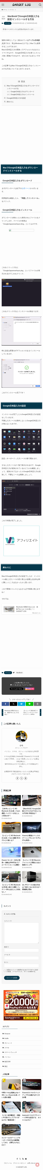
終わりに (10, 102)
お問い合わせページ (33, 1163)
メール (7, 954)
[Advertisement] (21, 134)
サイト (6, 962)
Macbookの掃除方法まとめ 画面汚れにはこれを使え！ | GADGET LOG (27, 609)
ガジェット (8, 1043)
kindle (6, 1038)
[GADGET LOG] (21, 5)
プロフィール (8, 1163)
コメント (8, 921)
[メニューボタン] (3, 5)
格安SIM (7, 1062)
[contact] (26, 1159)
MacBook (19, 673)
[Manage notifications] (37, 1165)
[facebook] (17, 778)
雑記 (6, 1066)
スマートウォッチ (10, 1052)
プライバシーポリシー (19, 1163)
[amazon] (25, 778)
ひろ (21, 745)
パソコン (7, 23)
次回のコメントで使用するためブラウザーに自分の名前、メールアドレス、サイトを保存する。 (22, 970)
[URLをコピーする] (37, 704)
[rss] (23, 1159)
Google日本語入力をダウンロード (22, 91)
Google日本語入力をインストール (22, 94)
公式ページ (26, 188)
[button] (5, 704)
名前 (6, 947)
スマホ (6, 1048)
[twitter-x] (21, 778)
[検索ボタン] (40, 5)
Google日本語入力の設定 (16, 98)
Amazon (7, 1034)
